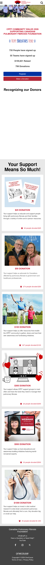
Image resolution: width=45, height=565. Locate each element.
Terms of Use (16, 560)
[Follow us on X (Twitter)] (30, 545)
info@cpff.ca (22, 536)
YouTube (22, 540)
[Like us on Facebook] (15, 545)
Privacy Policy (28, 560)
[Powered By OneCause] (22, 554)
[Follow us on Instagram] (22, 545)
